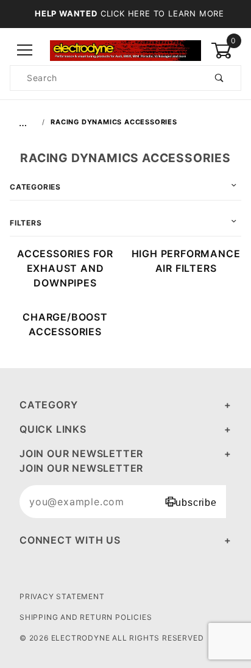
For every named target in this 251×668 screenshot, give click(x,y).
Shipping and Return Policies (85, 617)
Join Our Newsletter (81, 453)
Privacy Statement (62, 596)
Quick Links (53, 429)
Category (48, 405)
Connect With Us (70, 540)
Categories (35, 186)
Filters (26, 222)
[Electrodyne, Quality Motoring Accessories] (125, 49)
